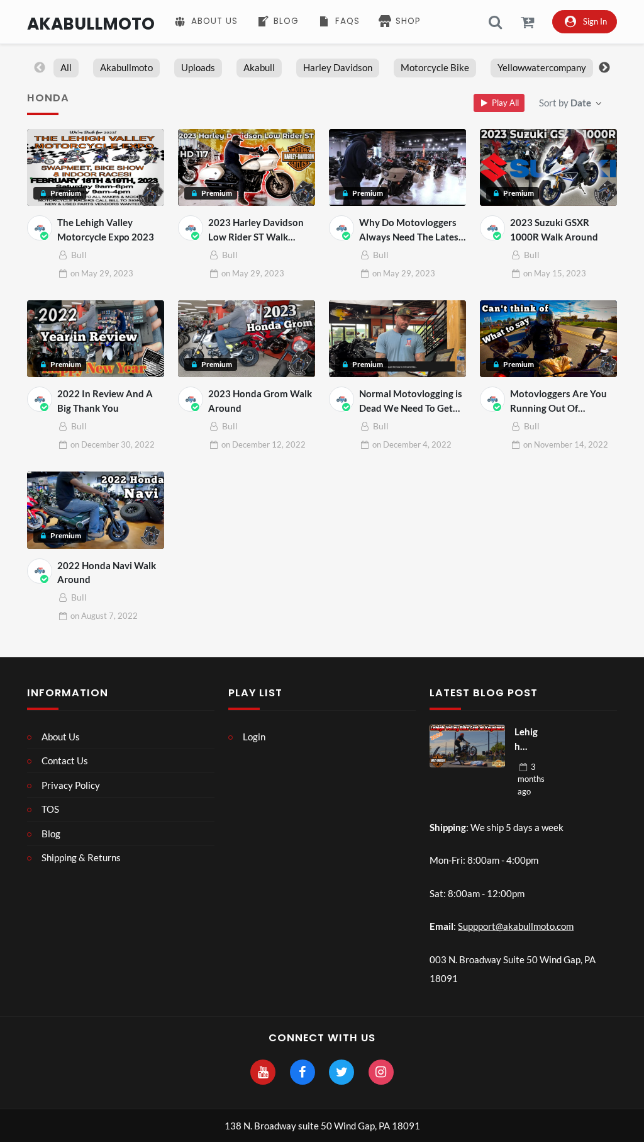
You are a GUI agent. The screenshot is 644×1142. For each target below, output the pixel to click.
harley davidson (337, 67)
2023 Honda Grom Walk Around (260, 401)
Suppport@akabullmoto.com (516, 926)
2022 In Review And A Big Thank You (105, 401)
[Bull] (39, 227)
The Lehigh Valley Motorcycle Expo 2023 (105, 229)
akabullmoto (126, 67)
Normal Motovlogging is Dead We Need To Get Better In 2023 (410, 401)
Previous (39, 68)
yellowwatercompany (541, 67)
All (66, 67)
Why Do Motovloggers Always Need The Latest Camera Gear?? (410, 230)
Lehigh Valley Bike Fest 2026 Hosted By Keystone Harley (527, 739)
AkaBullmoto (91, 23)
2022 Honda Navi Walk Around (106, 572)
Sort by (565, 102)
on (101, 273)
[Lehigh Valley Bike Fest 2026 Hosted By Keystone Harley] (467, 746)
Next (604, 68)
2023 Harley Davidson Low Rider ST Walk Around (256, 230)
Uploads (198, 67)
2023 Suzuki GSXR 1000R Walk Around (554, 229)
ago (531, 779)
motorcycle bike (435, 67)
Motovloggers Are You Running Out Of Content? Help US (558, 401)
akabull (259, 67)
